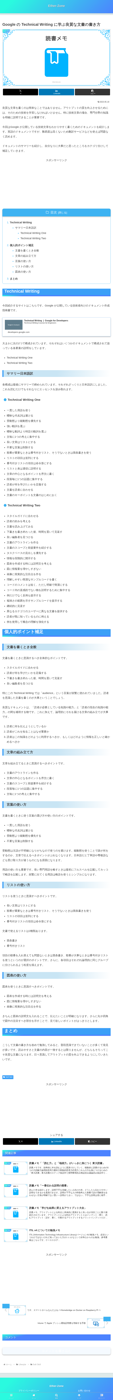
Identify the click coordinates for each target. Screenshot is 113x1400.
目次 (53, 212)
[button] (92, 92)
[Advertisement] (56, 183)
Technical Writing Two (33, 238)
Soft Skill (9, 1077)
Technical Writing (21, 222)
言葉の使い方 (23, 261)
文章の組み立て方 (25, 255)
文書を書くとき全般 (27, 250)
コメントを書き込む (56, 1351)
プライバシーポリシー (29, 1390)
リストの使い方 (24, 266)
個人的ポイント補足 (22, 245)
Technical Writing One (33, 233)
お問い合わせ (84, 1390)
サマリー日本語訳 (25, 227)
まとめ (14, 278)
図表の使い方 (23, 271)
